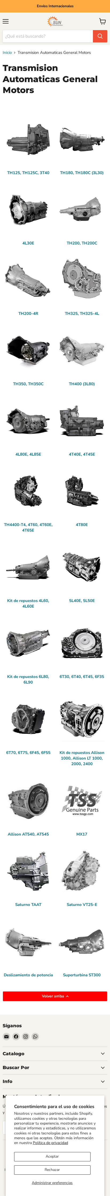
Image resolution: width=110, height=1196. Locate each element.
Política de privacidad (50, 1142)
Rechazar (52, 1169)
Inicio (7, 52)
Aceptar (52, 1156)
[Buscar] (100, 36)
